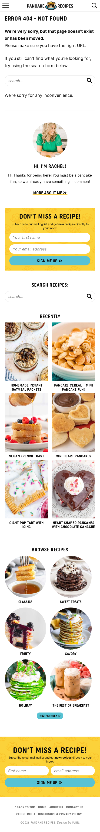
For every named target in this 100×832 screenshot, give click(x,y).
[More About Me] (50, 140)
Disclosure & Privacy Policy (60, 814)
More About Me (48, 192)
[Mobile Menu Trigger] (6, 8)
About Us (56, 807)
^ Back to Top (24, 807)
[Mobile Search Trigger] (94, 8)
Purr (75, 822)
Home (42, 807)
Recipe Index (49, 715)
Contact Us (74, 807)
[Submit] (89, 80)
